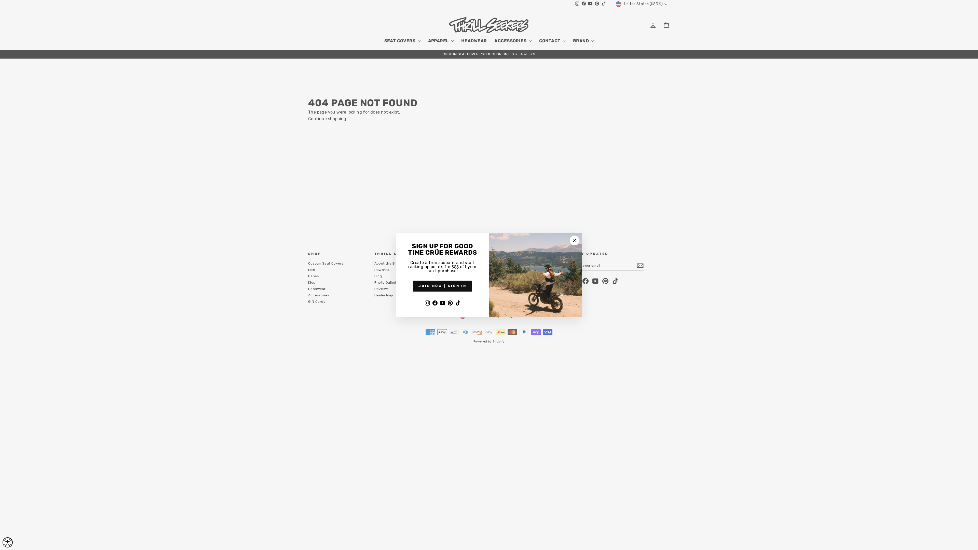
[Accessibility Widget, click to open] (8, 542)
